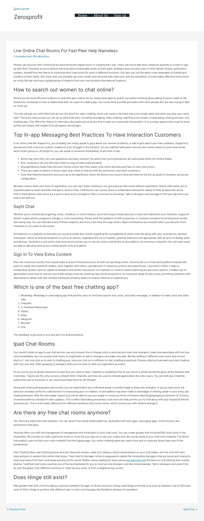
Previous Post (16, 509)
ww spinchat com (136, 460)
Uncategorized (23, 56)
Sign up (120, 15)
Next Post (190, 509)
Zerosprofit (28, 17)
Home (82, 15)
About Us (101, 15)
